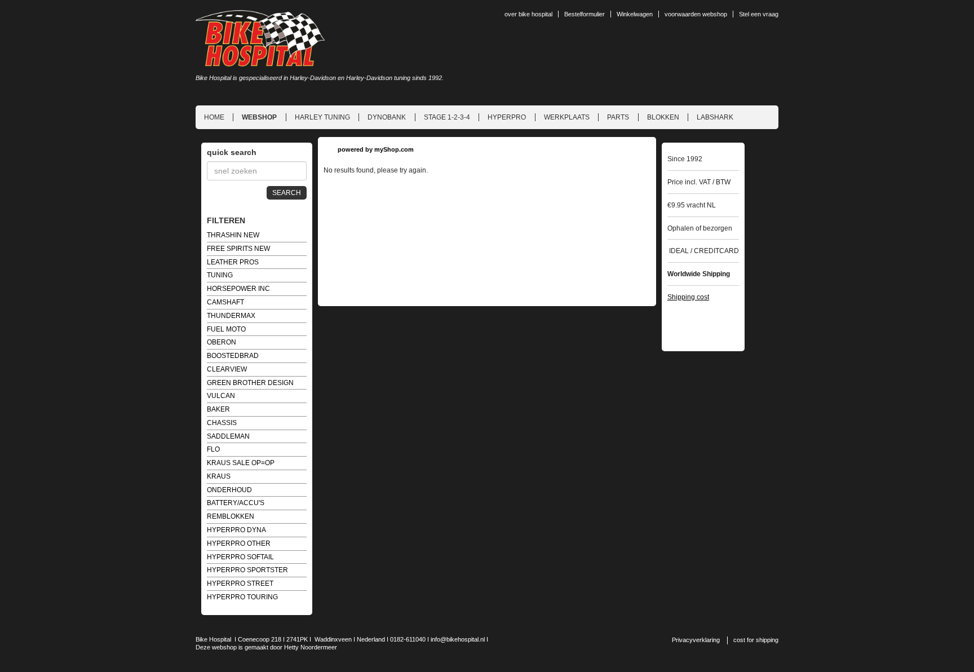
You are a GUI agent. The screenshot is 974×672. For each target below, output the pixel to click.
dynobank (387, 117)
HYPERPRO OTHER (239, 543)
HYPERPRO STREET (240, 583)
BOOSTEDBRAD (233, 356)
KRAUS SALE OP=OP (241, 463)
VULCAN (221, 396)
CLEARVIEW (227, 369)
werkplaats (567, 117)
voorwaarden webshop (696, 14)
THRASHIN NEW (233, 235)
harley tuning (322, 117)
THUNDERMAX (231, 316)
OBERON (221, 342)
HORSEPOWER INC (238, 289)
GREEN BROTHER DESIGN (250, 383)
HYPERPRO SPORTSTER (247, 570)
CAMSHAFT (225, 302)
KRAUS (219, 476)
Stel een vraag (758, 14)
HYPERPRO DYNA (236, 530)
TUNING (220, 275)
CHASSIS (222, 423)
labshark (715, 117)
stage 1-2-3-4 (447, 117)
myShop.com (394, 149)
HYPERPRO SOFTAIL (240, 557)
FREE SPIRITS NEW (238, 249)
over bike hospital (528, 14)
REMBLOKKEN (230, 516)
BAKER (218, 409)
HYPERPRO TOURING (242, 597)
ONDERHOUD (229, 490)
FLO (213, 449)
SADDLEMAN (228, 436)
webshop (259, 117)
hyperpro (507, 117)
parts (618, 117)
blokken (663, 117)
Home (214, 117)
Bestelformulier (584, 14)
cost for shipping (755, 639)
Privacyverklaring (696, 639)
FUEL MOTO (226, 329)
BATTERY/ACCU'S (235, 503)
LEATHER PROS (233, 262)
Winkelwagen (635, 14)
